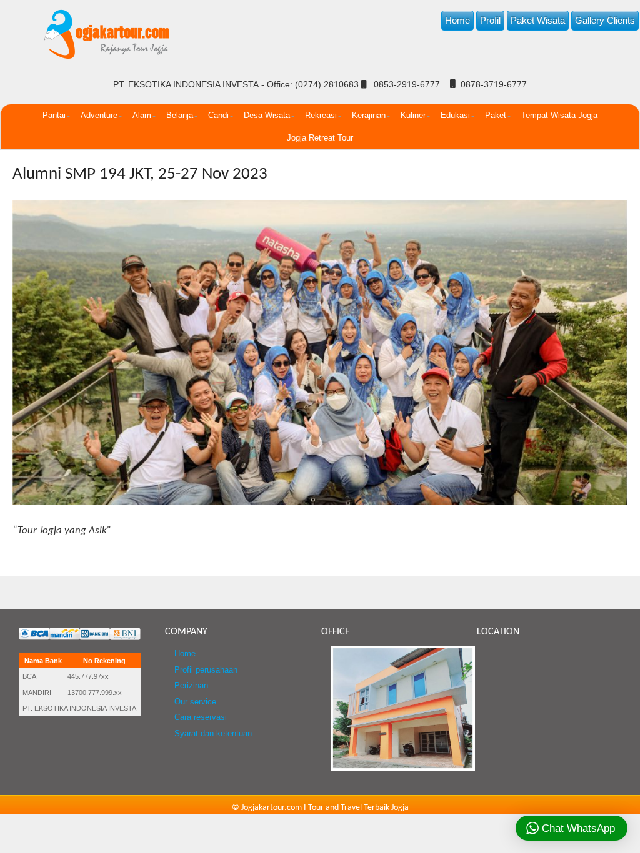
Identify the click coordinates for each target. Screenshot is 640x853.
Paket (495, 115)
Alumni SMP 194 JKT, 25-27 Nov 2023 (140, 174)
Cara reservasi (200, 717)
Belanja (179, 115)
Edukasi (455, 115)
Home (457, 20)
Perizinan (191, 685)
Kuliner (413, 115)
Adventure (99, 115)
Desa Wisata (267, 115)
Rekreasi (321, 115)
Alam (141, 115)
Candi (218, 115)
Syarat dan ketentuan (213, 733)
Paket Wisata (538, 20)
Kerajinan (369, 115)
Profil (490, 20)
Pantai (54, 115)
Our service (195, 702)
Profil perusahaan (206, 670)
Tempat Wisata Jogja (559, 115)
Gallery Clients (605, 20)
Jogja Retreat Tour (320, 137)
